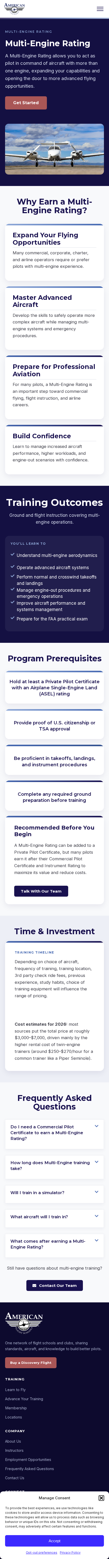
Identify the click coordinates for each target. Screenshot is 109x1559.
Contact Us (14, 1478)
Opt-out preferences (41, 1552)
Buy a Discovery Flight (30, 1363)
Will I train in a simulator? (37, 1192)
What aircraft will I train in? (39, 1216)
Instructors (14, 1450)
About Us (13, 1441)
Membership (16, 1408)
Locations (13, 1417)
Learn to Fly (15, 1389)
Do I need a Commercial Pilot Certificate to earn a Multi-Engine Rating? (46, 1132)
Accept (54, 1541)
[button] (101, 1498)
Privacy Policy (70, 1552)
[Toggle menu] (100, 8)
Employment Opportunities (28, 1459)
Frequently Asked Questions (29, 1469)
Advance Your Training (24, 1399)
